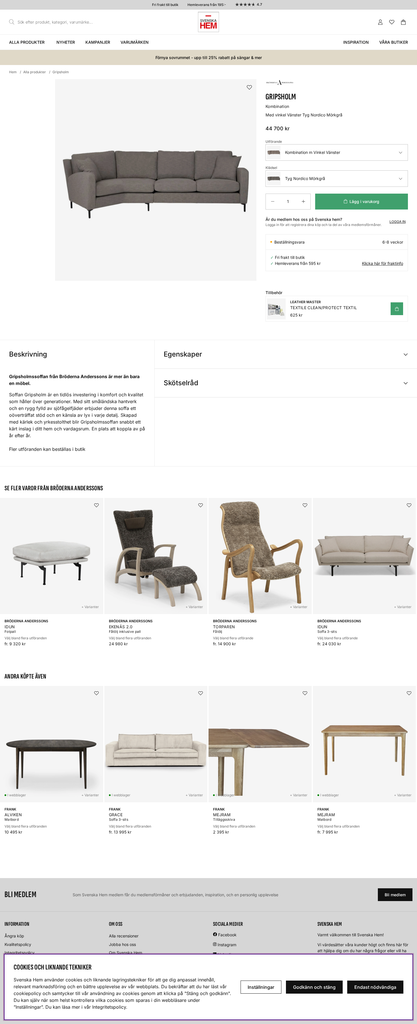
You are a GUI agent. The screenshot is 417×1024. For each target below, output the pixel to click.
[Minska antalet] (272, 201)
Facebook (227, 934)
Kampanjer (97, 42)
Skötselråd (181, 383)
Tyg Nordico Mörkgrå (305, 178)
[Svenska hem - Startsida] (208, 22)
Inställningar (261, 987)
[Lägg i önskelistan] (249, 87)
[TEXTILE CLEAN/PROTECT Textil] (397, 308)
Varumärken (135, 42)
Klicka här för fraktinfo (382, 263)
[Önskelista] (392, 22)
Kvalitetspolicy (18, 944)
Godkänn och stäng (314, 987)
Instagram (227, 944)
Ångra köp (14, 935)
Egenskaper (183, 354)
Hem (13, 72)
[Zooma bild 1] (155, 180)
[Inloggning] (380, 22)
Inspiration (356, 42)
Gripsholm (60, 72)
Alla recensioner (123, 935)
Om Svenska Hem (125, 952)
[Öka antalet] (303, 201)
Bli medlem (395, 894)
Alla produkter (27, 42)
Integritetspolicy (20, 952)
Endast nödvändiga (375, 987)
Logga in (397, 221)
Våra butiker (393, 42)
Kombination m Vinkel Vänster (312, 152)
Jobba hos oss (122, 944)
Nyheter (65, 42)
